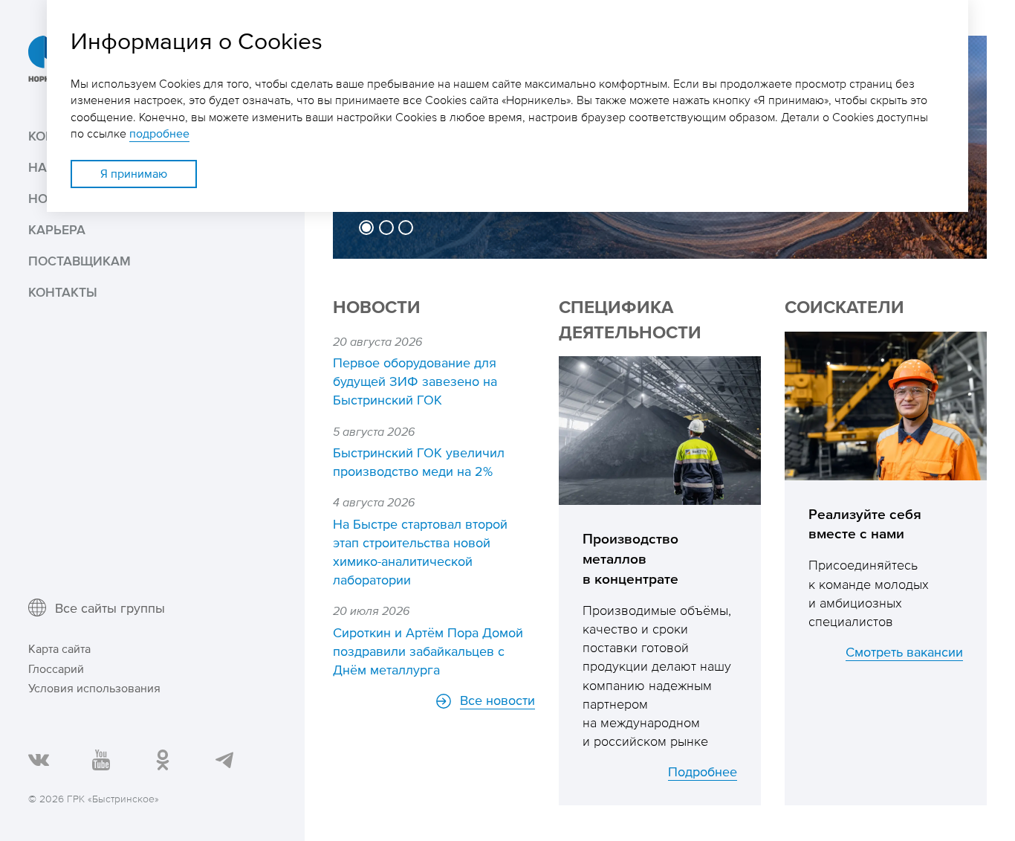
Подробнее (702, 771)
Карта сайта (59, 648)
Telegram (223, 759)
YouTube (100, 759)
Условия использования (94, 688)
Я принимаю (133, 173)
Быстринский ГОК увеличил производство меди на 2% (419, 461)
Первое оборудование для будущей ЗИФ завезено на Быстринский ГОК (415, 380)
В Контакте (37, 759)
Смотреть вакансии (904, 651)
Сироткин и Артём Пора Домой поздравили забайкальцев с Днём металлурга (428, 650)
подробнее (159, 133)
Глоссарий (56, 668)
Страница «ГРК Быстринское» (161, 759)
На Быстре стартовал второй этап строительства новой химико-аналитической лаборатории (420, 552)
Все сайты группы (110, 607)
